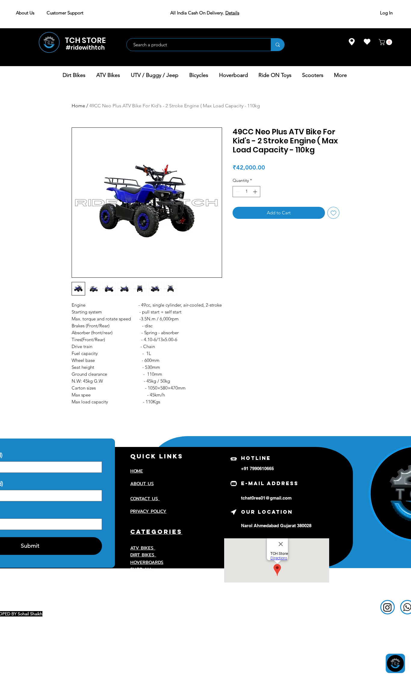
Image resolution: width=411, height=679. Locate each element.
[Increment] (255, 191)
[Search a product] (277, 44)
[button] (386, 42)
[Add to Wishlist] (333, 213)
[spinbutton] (246, 191)
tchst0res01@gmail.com (266, 497)
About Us (25, 13)
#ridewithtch (85, 48)
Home (78, 106)
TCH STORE (85, 40)
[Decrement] (237, 191)
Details (232, 13)
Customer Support (65, 13)
